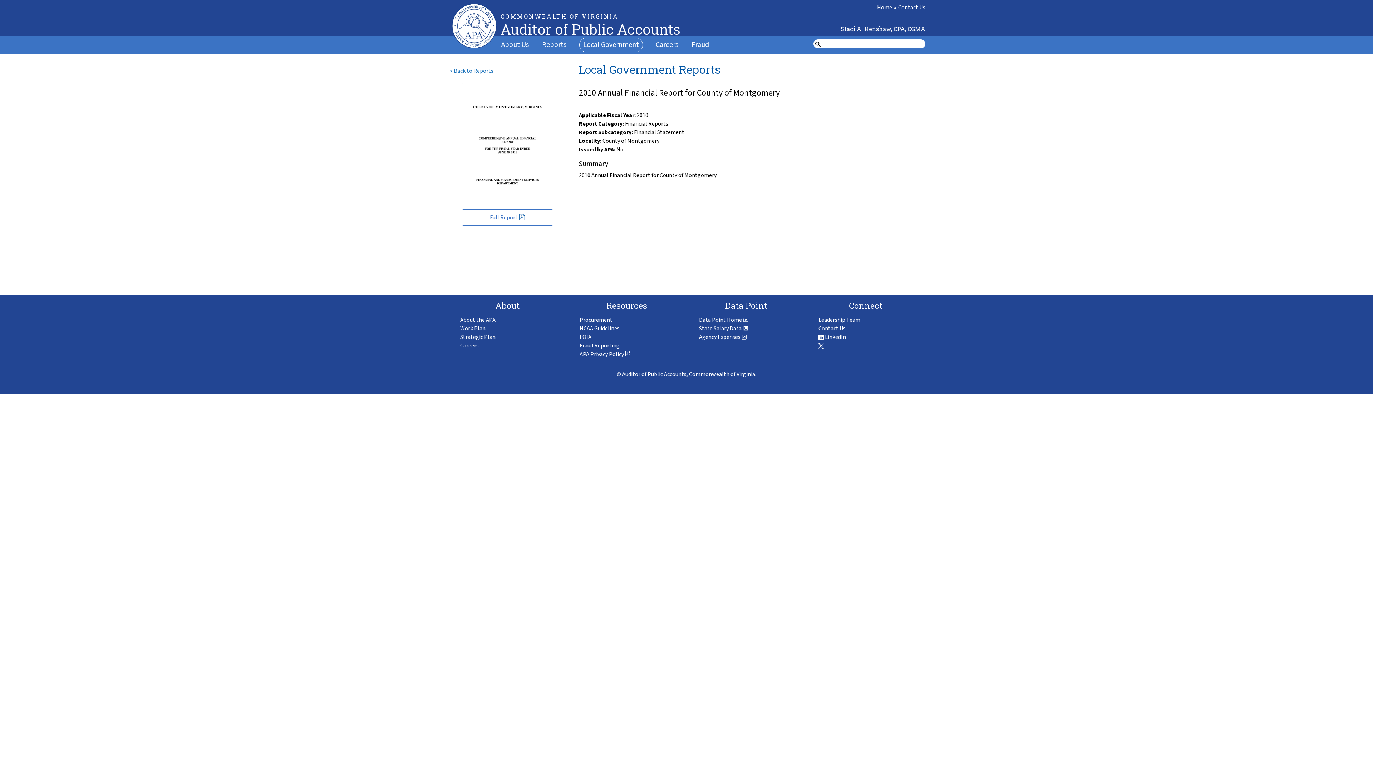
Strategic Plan (478, 337)
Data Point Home (721, 320)
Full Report (504, 218)
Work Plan (473, 328)
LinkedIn (835, 337)
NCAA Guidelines (600, 328)
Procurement (596, 320)
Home (884, 7)
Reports (554, 45)
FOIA (585, 337)
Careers (667, 45)
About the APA (478, 320)
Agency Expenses (720, 337)
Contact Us (911, 7)
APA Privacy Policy (602, 354)
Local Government (611, 45)
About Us (515, 45)
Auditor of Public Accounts (590, 29)
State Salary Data (721, 328)
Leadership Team (839, 320)
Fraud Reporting (600, 346)
